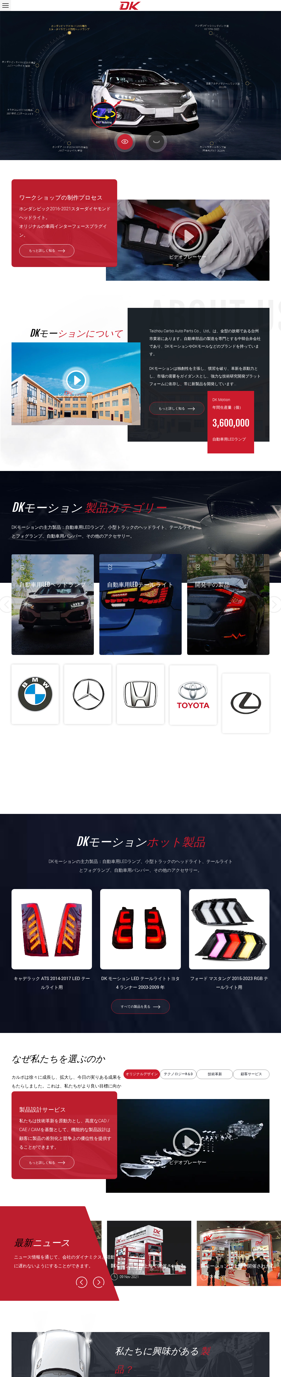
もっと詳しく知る (42, 250)
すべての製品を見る (136, 1006)
